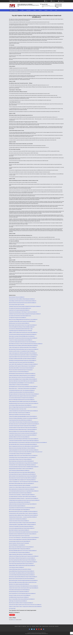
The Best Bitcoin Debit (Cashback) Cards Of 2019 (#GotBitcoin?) (19, 589)
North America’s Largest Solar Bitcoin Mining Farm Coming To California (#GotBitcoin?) (23, 576)
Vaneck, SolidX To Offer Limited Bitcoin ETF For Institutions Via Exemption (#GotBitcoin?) (23, 364)
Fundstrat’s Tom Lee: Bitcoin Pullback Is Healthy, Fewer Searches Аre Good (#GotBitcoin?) (23, 487)
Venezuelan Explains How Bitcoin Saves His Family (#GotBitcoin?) (19, 541)
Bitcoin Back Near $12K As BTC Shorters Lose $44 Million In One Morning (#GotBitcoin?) (23, 511)
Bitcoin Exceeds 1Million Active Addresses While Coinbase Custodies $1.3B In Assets (22, 582)
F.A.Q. (51, 10)
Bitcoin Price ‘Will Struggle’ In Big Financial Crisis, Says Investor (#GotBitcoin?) (21, 399)
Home (22, 10)
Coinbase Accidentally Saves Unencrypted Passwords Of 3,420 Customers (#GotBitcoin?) (23, 410)
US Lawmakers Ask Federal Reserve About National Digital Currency (20, 308)
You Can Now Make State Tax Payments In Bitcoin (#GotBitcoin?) (19, 552)
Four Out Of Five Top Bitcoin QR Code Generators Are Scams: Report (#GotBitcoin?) (22, 341)
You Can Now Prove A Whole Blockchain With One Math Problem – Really (20, 328)
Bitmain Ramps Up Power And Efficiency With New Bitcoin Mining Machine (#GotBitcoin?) (23, 345)
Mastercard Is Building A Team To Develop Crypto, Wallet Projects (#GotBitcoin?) (22, 431)
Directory (40, 10)
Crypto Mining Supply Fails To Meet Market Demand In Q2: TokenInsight (20, 330)
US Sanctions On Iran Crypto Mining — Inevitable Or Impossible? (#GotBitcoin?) (22, 494)
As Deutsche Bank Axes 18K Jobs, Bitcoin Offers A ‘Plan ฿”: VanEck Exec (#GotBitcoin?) (23, 513)
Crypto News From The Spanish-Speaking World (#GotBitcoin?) (19, 310)
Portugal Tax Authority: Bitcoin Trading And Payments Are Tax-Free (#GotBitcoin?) (22, 375)
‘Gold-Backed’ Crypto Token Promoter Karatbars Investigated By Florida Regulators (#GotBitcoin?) (25, 306)
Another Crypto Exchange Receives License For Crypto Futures (19, 535)
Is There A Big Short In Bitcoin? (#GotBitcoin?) (16, 567)
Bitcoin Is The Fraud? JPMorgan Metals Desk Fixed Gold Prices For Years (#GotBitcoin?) (23, 319)
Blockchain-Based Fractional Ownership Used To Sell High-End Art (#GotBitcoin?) (22, 373)
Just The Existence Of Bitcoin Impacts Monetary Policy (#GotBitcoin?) (20, 405)
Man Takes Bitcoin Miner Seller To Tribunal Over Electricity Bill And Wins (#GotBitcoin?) (23, 444)
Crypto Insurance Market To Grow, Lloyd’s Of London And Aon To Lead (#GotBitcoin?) (22, 356)
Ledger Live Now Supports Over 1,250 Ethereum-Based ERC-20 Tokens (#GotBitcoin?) (23, 347)
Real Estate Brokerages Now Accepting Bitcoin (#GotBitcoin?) (19, 591)
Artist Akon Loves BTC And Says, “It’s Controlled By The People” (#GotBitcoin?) (22, 351)
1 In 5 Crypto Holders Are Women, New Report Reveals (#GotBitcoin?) (20, 453)
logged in (14, 619)
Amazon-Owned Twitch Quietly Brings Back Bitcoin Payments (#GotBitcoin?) (21, 563)
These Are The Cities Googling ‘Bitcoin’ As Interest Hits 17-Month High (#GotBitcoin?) (22, 539)
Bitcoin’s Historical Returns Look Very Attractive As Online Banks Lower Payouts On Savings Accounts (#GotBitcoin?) (28, 442)
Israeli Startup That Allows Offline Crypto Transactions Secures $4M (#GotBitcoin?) (22, 321)
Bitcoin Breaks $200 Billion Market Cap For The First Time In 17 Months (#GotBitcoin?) (23, 550)
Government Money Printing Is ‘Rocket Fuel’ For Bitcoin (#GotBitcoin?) (20, 459)
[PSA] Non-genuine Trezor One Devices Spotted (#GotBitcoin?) (19, 323)
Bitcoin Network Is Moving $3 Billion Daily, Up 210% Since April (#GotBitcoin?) (21, 483)
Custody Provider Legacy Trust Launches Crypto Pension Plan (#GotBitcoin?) (21, 362)
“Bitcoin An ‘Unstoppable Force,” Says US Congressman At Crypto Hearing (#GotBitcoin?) (23, 481)
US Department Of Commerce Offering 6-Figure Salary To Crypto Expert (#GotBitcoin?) (23, 429)
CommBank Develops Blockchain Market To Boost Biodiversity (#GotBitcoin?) (21, 392)
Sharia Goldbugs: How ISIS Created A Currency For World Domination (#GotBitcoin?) (22, 300)
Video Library (28, 10)
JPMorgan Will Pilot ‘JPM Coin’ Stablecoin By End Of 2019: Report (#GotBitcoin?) (22, 565)
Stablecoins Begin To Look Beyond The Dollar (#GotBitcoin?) (19, 384)
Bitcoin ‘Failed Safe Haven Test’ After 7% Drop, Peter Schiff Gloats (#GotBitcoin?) (22, 377)
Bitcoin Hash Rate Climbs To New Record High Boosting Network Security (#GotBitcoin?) (23, 580)
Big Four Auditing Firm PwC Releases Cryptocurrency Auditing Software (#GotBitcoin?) (23, 561)
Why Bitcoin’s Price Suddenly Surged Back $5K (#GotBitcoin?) (19, 584)
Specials (46, 10)
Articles (35, 10)
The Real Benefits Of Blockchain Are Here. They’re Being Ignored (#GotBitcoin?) (22, 390)
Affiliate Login (51, 626)
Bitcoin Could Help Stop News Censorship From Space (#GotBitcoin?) (20, 492)
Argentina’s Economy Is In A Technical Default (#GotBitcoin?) (19, 371)
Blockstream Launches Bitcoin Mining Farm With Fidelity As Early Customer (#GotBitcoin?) (23, 438)
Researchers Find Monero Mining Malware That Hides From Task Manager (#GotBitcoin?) (23, 418)
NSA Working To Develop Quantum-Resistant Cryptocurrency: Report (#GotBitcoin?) (22, 360)
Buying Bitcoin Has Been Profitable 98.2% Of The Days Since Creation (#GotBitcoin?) (22, 533)
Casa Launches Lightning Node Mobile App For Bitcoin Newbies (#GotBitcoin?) (21, 528)
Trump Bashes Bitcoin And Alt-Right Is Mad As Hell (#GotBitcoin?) (19, 502)
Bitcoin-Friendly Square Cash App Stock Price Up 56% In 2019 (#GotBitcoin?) (21, 461)
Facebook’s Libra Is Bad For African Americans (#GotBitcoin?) (19, 520)
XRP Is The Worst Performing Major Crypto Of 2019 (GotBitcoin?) (19, 509)
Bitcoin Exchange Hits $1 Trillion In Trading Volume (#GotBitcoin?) (19, 548)
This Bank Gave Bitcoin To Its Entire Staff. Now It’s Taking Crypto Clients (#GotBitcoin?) (23, 427)
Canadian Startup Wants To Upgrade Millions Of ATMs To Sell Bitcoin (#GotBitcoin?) (22, 524)
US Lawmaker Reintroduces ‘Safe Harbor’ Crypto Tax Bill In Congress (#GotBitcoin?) (22, 496)
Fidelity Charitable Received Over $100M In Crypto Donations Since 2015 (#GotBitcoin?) (23, 401)
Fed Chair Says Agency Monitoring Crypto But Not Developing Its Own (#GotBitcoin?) (22, 334)
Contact (37, 626)
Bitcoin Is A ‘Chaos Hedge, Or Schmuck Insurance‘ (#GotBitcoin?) (19, 412)
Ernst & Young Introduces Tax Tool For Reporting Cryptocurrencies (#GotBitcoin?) (22, 593)
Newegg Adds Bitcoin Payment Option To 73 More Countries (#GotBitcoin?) (21, 468)
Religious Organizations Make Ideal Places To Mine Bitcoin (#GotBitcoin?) (21, 554)
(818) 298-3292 (59, 4)
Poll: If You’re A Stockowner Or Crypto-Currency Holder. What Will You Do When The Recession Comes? (25, 451)
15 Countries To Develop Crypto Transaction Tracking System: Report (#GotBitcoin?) (22, 425)
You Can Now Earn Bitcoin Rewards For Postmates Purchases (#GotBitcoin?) (21, 397)
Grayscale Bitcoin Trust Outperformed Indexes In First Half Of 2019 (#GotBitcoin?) (22, 507)
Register (56, 626)
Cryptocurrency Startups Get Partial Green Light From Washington (19, 485)
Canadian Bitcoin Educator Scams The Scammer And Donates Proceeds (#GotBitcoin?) (23, 433)
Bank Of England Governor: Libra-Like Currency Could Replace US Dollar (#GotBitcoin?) (23, 386)
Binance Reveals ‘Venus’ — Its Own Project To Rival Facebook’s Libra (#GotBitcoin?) (22, 388)
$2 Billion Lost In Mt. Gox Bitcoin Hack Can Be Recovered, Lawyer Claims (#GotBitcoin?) (23, 332)
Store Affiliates (45, 626)
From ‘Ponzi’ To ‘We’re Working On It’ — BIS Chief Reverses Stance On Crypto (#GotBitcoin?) (24, 537)
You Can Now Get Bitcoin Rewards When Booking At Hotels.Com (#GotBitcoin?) (22, 574)
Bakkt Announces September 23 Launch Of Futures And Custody (19, 414)
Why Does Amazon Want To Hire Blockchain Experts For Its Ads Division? (21, 369)
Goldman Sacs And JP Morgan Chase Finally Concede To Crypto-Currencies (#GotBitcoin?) (23, 556)
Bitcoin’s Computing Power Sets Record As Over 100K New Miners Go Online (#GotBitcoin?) (23, 446)
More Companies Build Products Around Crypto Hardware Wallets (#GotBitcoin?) (22, 472)
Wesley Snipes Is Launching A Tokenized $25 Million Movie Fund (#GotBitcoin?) (21, 336)
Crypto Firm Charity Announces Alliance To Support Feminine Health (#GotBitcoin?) (22, 522)
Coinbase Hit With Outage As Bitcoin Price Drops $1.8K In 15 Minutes (20, 569)
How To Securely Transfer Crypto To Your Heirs (16, 304)
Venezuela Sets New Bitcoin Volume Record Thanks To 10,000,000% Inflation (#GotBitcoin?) (23, 466)
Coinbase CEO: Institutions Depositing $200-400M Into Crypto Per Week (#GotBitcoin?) (23, 416)
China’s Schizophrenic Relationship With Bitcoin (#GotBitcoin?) (19, 470)
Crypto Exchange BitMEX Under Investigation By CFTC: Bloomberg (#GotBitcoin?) (22, 479)
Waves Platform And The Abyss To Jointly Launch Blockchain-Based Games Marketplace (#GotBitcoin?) (25, 343)
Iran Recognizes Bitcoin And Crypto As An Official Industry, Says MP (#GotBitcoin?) (22, 474)
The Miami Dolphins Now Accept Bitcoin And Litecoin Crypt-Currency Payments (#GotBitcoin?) (24, 500)
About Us (20, 626)
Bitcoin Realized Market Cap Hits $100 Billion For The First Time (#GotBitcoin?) (21, 382)
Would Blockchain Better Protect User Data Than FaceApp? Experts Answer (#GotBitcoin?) (23, 403)
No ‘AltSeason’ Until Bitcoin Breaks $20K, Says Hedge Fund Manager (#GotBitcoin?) (22, 358)
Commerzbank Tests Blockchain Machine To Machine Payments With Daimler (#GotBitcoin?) (24, 440)
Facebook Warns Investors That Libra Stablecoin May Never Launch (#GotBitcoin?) (22, 457)
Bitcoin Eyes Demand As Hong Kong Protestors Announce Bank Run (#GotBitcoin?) (22, 302)
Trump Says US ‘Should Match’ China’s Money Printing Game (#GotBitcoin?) (21, 526)
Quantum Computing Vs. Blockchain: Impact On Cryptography (19, 543)
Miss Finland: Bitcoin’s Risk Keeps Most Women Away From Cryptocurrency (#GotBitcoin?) (23, 349)
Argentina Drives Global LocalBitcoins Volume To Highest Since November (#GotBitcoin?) (23, 515)
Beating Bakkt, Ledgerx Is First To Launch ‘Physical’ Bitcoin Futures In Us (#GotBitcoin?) (23, 455)
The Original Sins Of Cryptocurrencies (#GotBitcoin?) (17, 317)
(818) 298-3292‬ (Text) (59, 6)
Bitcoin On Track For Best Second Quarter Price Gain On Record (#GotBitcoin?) (21, 578)
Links (56, 10)
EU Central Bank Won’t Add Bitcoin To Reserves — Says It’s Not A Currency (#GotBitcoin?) (23, 498)
